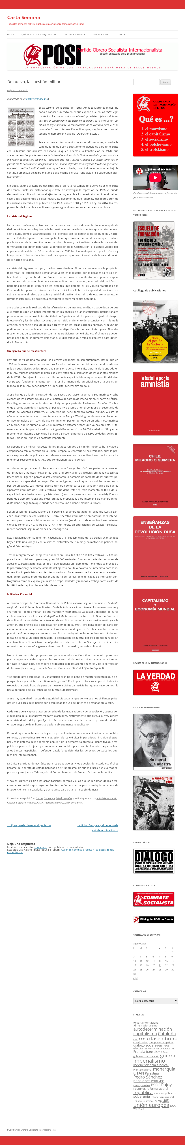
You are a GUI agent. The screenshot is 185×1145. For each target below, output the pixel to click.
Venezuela (138, 1108)
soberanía (141, 1096)
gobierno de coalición (146, 1056)
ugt (165, 1100)
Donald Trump (162, 1045)
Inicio (10, 34)
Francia (139, 1051)
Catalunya (49, 798)
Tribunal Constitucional (162, 1096)
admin (78, 802)
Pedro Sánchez (147, 1077)
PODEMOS (157, 1081)
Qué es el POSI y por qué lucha (39, 34)
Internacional (101, 34)
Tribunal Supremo (143, 1101)
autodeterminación (106, 798)
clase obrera (163, 1038)
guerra (167, 1055)
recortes (139, 1088)
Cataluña (12, 802)
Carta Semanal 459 (37, 99)
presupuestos (141, 1085)
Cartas (39, 798)
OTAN (40, 802)
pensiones (141, 1080)
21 (160, 965)
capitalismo (145, 1033)
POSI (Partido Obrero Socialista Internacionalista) (31, 1129)
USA (173, 1106)
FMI (172, 1048)
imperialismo (149, 1060)
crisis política (166, 1042)
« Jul (135, 978)
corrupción (154, 1042)
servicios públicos (164, 1093)
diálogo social (143, 1045)
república (50, 802)
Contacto (123, 34)
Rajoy (166, 1085)
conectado (41, 847)
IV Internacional (142, 1069)
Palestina (152, 1073)
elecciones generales (159, 1048)
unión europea (151, 1104)
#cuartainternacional (146, 1022)
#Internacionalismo (145, 1025)
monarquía (164, 1069)
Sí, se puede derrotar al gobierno (29, 825)
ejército (22, 802)
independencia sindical (151, 1065)
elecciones (140, 1048)
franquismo (154, 1052)
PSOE (155, 1084)
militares (31, 802)
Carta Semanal (24, 17)
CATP (135, 1039)
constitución (140, 1042)
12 (147, 961)
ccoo (143, 1039)
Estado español (64, 798)
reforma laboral (157, 1089)
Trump (157, 1101)
